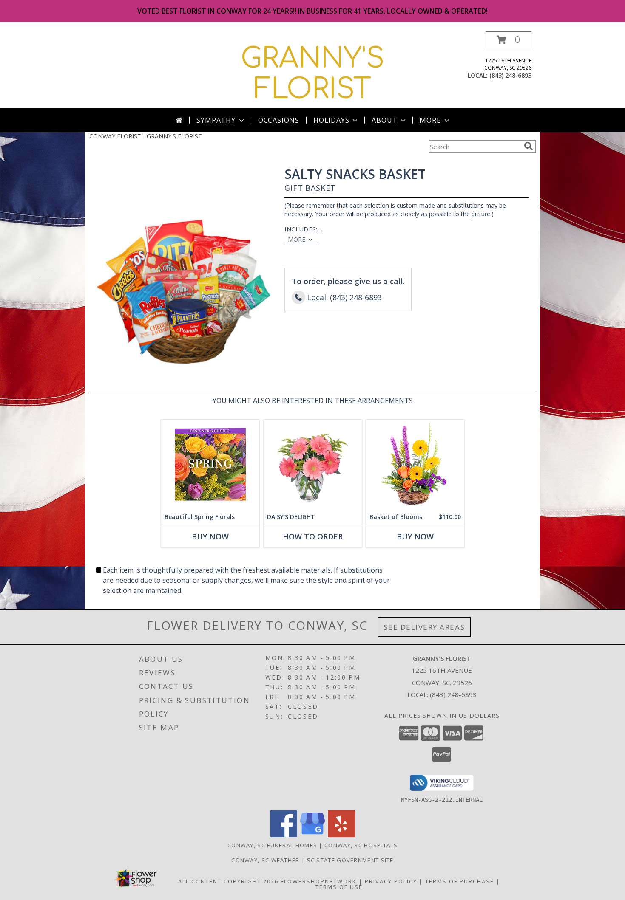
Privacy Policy (391, 881)
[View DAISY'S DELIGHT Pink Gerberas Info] (313, 464)
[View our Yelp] (341, 835)
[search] (528, 146)
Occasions (278, 120)
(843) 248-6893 (510, 75)
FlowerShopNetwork (319, 881)
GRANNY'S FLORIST (312, 73)
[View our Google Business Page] (312, 835)
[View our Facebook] (283, 835)
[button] (508, 39)
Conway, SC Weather (265, 860)
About (384, 120)
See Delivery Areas (424, 627)
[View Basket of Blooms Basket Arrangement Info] (415, 464)
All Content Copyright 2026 (228, 881)
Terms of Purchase (459, 881)
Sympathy (215, 120)
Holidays (331, 120)
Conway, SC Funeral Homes (272, 845)
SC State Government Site (350, 860)
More (430, 120)
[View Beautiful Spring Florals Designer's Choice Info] (210, 464)
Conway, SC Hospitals (361, 845)
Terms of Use (339, 887)
